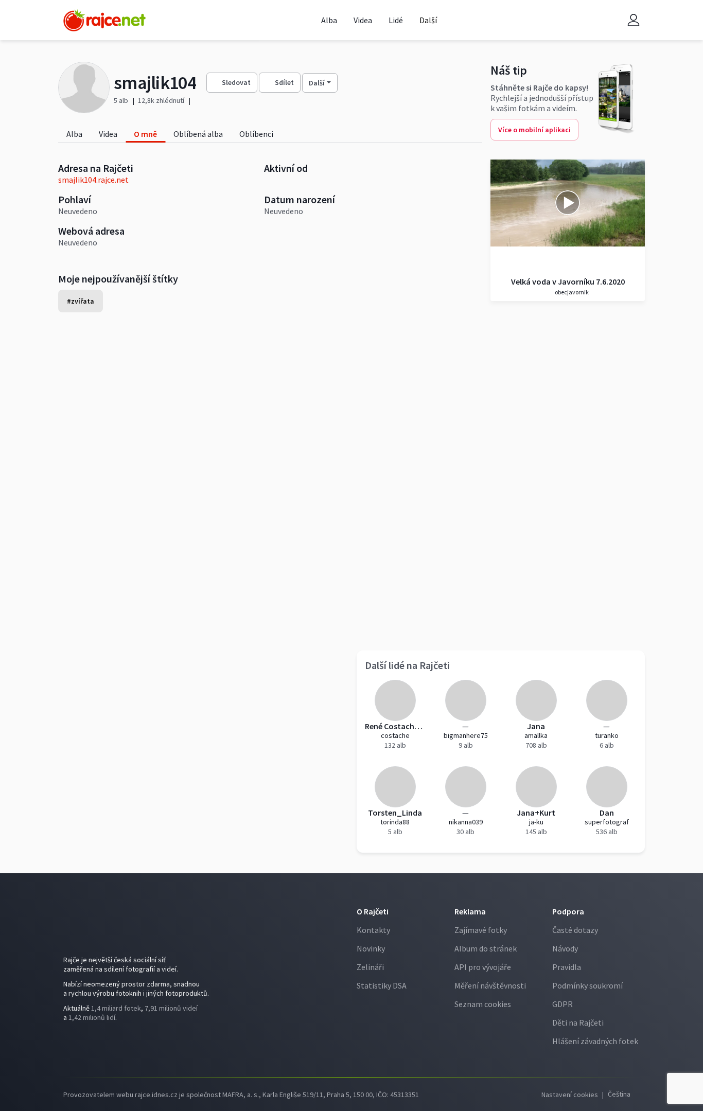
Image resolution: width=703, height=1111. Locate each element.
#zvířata (80, 301)
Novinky (371, 948)
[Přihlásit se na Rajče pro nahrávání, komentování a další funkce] (633, 20)
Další (317, 82)
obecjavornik (571, 292)
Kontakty (373, 930)
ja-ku (536, 822)
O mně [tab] (145, 134)
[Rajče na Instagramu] (87, 1045)
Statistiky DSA (382, 985)
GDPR (562, 1004)
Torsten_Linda (395, 812)
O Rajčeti (373, 911)
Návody (565, 948)
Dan (607, 812)
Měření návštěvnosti (490, 985)
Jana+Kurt (536, 812)
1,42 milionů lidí (91, 1017)
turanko (607, 735)
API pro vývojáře (482, 967)
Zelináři (370, 967)
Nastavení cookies (569, 1094)
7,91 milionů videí (171, 1008)
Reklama (470, 911)
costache (395, 735)
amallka (536, 735)
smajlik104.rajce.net (93, 179)
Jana (536, 726)
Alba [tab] (74, 134)
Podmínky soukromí (587, 985)
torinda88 (395, 822)
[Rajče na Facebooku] (71, 1045)
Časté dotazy (575, 930)
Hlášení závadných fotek (595, 1041)
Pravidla (566, 967)
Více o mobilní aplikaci (534, 129)
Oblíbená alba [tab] (198, 134)
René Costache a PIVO (395, 726)
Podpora (568, 911)
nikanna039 (466, 822)
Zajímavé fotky (480, 930)
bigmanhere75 (466, 735)
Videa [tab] (108, 134)
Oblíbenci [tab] (256, 134)
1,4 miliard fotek (116, 1008)
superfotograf (607, 822)
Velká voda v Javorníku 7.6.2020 (568, 281)
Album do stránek (485, 948)
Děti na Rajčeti (578, 1022)
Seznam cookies (482, 1004)
